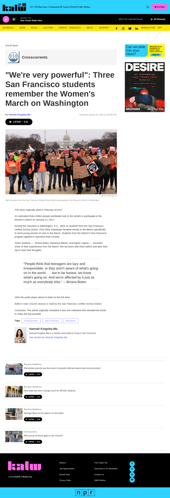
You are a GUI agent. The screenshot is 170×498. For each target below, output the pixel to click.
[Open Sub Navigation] (16, 28)
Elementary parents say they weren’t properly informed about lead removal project (62, 368)
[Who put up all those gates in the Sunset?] (14, 436)
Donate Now (65, 475)
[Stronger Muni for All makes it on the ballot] (14, 414)
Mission (63, 463)
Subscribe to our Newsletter (106, 469)
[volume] (14, 19)
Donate (161, 7)
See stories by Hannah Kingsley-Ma (48, 337)
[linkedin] (137, 28)
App (160, 28)
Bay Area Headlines (32, 364)
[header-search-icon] (147, 7)
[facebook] (117, 28)
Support (104, 28)
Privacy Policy (65, 480)
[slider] (18, 19)
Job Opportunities (67, 469)
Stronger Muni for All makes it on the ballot (43, 413)
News (22, 28)
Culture (48, 28)
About (89, 28)
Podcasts (75, 28)
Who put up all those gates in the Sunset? (43, 436)
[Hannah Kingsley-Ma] (21, 335)
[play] (6, 19)
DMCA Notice (100, 480)
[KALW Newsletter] (145, 50)
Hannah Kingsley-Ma (19, 114)
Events (63, 28)
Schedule (8, 28)
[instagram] (123, 28)
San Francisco (52, 321)
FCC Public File (100, 463)
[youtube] (130, 28)
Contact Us (99, 475)
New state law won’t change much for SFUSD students (49, 391)
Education (71, 321)
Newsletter (148, 28)
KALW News (11, 45)
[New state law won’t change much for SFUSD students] (14, 391)
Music (34, 28)
